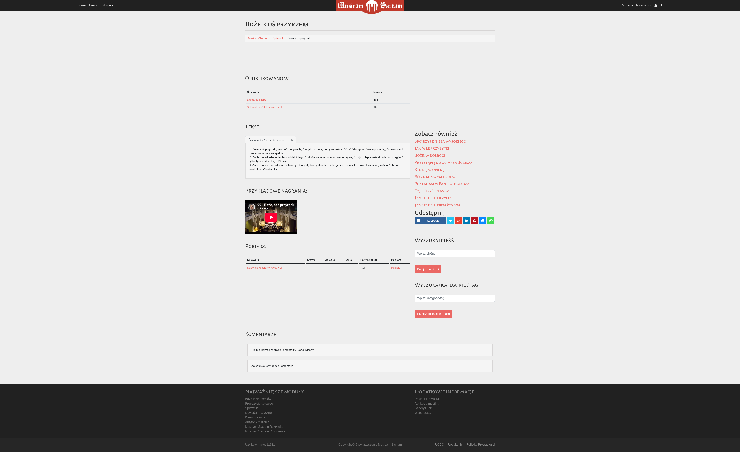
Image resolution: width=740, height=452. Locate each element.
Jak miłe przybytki (432, 148)
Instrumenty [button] (643, 5)
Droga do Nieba (256, 99)
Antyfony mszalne (257, 422)
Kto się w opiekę (429, 169)
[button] (655, 5)
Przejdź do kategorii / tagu (433, 313)
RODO (439, 444)
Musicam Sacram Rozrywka (264, 426)
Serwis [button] (81, 5)
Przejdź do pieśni (428, 269)
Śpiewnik (251, 408)
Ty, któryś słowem (432, 191)
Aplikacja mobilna (427, 403)
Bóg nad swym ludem (435, 176)
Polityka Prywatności (480, 444)
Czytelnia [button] (627, 5)
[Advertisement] (530, 102)
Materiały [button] (108, 5)
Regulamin (455, 444)
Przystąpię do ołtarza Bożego (443, 162)
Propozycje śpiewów (259, 403)
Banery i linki (423, 408)
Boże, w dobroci (430, 155)
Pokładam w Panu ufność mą (442, 183)
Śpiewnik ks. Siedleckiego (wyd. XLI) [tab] (270, 139)
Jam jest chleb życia (433, 198)
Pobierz (395, 267)
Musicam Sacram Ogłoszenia (265, 431)
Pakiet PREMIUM (427, 399)
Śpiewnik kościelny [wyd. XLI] (265, 107)
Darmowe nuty (255, 417)
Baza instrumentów (258, 399)
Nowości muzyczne (258, 412)
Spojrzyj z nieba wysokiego (440, 141)
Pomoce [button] (94, 5)
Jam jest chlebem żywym (437, 205)
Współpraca (423, 412)
